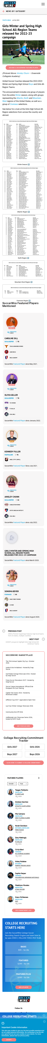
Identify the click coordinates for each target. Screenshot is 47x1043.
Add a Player (23, 987)
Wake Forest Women (15, 599)
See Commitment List (23, 910)
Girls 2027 (12, 747)
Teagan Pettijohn (21, 790)
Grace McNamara (21, 897)
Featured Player (19, 364)
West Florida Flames (22, 818)
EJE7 (16, 901)
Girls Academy (13, 357)
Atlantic (20, 98)
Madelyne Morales (22, 885)
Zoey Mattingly (20, 837)
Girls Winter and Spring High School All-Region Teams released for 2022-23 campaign (20, 553)
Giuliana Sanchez (21, 802)
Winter (18, 95)
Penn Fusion (19, 830)
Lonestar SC (13, 352)
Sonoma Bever (12, 591)
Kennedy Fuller (12, 451)
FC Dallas (12, 408)
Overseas (14, 104)
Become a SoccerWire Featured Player (23, 68)
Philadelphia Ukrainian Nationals (27, 877)
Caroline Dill (11, 338)
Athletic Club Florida (22, 806)
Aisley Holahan (20, 861)
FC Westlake (19, 794)
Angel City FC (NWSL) (15, 459)
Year (21, 784)
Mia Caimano (20, 814)
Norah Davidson (21, 826)
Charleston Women (15, 504)
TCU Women (13, 403)
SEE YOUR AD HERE (23, 726)
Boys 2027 (12, 754)
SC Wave (12, 605)
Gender (11, 784)
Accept (9, 1040)
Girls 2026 (35, 747)
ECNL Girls (12, 414)
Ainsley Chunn (23, 73)
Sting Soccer (20, 889)
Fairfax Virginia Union (22, 865)
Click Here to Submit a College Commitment (23, 763)
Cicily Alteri (19, 849)
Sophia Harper (20, 873)
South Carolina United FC (17, 510)
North (26, 98)
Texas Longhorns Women (16, 346)
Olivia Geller (11, 395)
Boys (31, 84)
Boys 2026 (35, 754)
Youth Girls (6, 20)
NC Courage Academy (22, 853)
